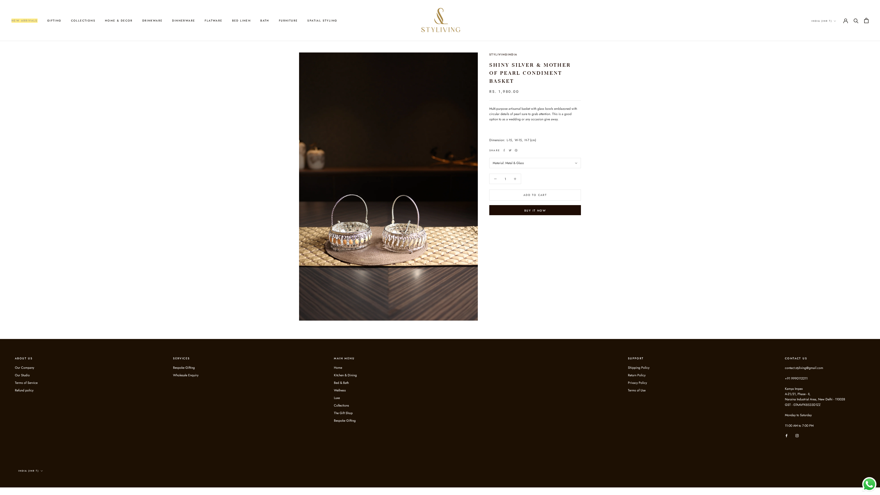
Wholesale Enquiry (185, 375)
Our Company (24, 367)
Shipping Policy (638, 367)
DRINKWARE (152, 21)
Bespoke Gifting (184, 367)
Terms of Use (637, 390)
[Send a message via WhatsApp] (869, 484)
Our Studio (22, 375)
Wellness (340, 390)
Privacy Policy (637, 382)
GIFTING (54, 21)
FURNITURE (288, 21)
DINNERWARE (183, 21)
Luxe (337, 398)
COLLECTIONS (83, 21)
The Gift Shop (343, 413)
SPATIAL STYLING (322, 21)
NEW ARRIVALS (24, 21)
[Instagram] (797, 435)
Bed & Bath (341, 382)
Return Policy (637, 375)
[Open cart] (866, 20)
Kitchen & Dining (345, 375)
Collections (341, 405)
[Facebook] (504, 150)
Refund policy (24, 390)
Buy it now (535, 211)
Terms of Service (26, 382)
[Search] (856, 20)
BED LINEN (241, 21)
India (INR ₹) (821, 21)
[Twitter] (510, 150)
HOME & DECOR (119, 21)
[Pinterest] (516, 150)
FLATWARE (213, 21)
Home (338, 367)
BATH (264, 21)
